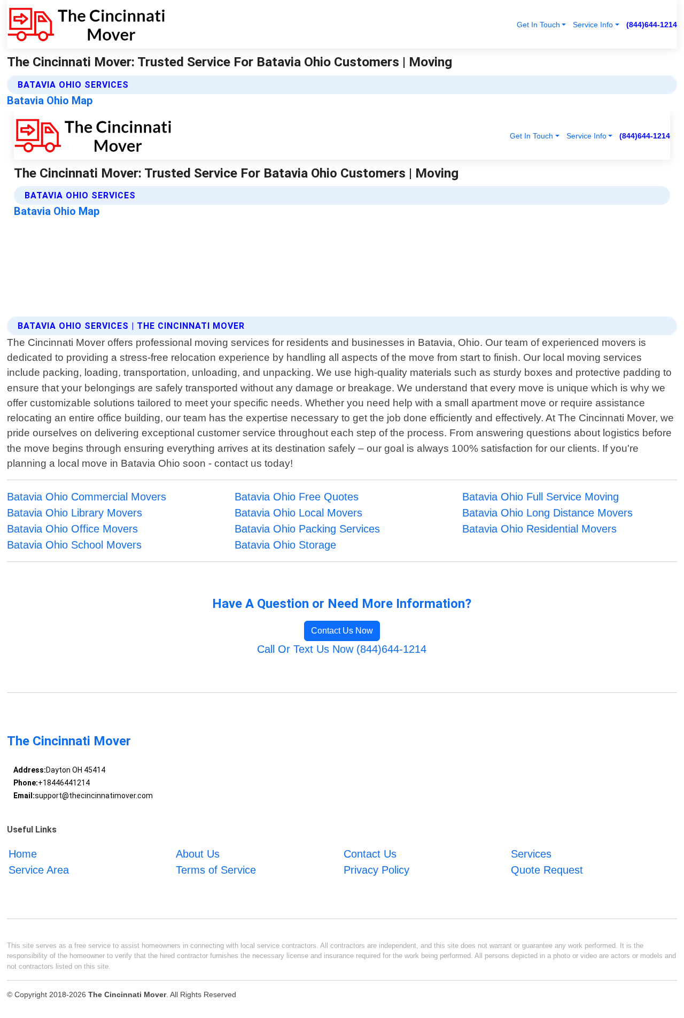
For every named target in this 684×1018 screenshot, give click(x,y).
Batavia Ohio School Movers (74, 545)
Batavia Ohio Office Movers (72, 529)
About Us (198, 854)
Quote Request (547, 870)
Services (531, 854)
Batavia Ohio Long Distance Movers (547, 513)
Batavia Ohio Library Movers (74, 513)
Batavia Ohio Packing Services (307, 529)
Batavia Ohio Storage (285, 545)
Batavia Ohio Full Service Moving (540, 497)
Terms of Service (216, 870)
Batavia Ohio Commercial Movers (86, 497)
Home (23, 854)
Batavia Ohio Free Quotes (297, 497)
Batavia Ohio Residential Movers (539, 529)
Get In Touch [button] (538, 24)
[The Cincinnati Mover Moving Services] (86, 24)
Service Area (39, 870)
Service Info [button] (593, 24)
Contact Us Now (342, 630)
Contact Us (370, 854)
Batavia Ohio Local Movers (298, 513)
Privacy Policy (376, 870)
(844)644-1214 (651, 24)
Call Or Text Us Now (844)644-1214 (341, 649)
